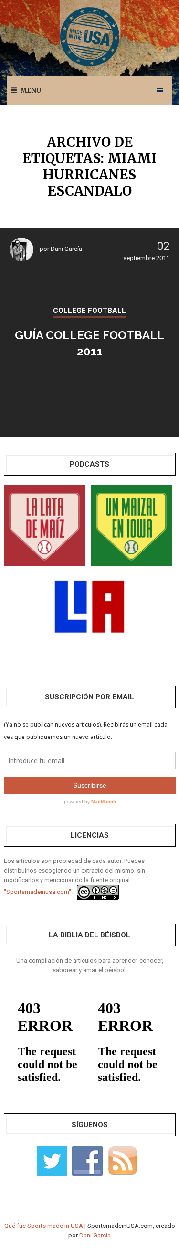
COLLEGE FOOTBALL (89, 310)
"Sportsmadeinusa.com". (38, 891)
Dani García (66, 248)
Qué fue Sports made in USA (43, 1225)
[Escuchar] (44, 525)
